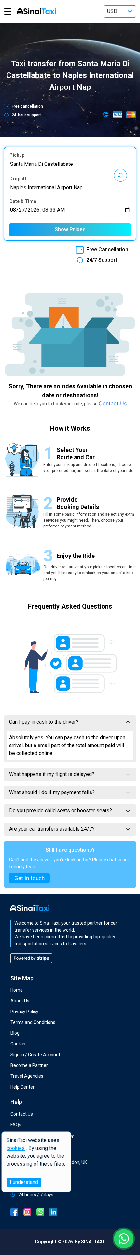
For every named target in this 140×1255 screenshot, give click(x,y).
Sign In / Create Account (35, 1054)
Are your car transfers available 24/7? (52, 829)
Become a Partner (29, 1065)
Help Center (22, 1087)
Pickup (16, 155)
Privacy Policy (24, 1011)
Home (16, 990)
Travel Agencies (26, 1076)
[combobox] (57, 164)
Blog (15, 1033)
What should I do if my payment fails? (52, 792)
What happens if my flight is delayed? (51, 774)
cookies (16, 1148)
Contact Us (113, 403)
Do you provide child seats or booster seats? (60, 811)
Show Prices (70, 230)
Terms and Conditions (32, 1022)
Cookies (18, 1043)
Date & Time (22, 201)
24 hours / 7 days (35, 1194)
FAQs (15, 1124)
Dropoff (17, 178)
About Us (19, 1000)
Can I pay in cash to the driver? (43, 722)
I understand (24, 1182)
